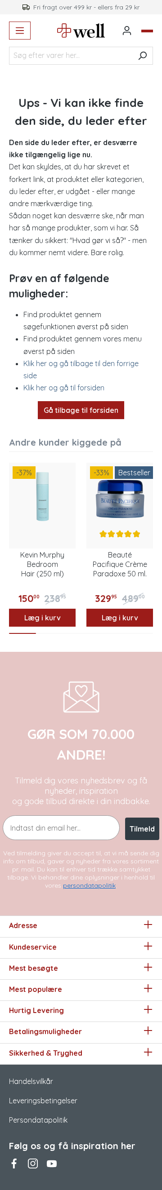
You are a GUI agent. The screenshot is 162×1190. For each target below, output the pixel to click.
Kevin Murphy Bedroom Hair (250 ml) (42, 564)
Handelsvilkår (31, 1081)
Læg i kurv (42, 617)
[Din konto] (127, 31)
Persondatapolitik (38, 1119)
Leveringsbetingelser (43, 1100)
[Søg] (142, 56)
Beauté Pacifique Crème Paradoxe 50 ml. (120, 564)
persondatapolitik (89, 885)
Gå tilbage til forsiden (81, 410)
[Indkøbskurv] (147, 31)
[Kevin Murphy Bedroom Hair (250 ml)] (42, 496)
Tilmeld (142, 828)
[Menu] (20, 31)
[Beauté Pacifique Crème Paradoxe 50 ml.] (119, 496)
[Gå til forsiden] (81, 30)
